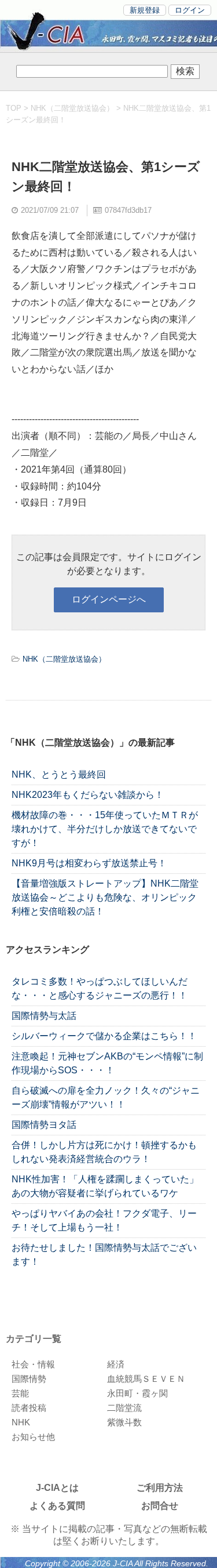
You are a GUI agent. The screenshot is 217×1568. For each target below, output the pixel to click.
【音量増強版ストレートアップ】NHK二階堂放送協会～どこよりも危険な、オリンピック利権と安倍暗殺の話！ (105, 897)
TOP (13, 108)
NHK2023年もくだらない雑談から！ (88, 795)
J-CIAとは (57, 1488)
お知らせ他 (33, 1437)
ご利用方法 (160, 1488)
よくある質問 (57, 1506)
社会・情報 (33, 1364)
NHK (21, 1422)
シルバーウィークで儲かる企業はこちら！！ (104, 1036)
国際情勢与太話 (44, 1016)
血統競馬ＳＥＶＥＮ (146, 1379)
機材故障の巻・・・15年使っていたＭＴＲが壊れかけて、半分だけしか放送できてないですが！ (105, 829)
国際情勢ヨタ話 (44, 1125)
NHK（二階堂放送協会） (72, 108)
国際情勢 (29, 1379)
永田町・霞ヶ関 (137, 1393)
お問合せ (159, 1506)
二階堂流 (124, 1408)
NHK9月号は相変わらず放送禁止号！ (89, 863)
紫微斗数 (124, 1422)
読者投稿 (29, 1408)
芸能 (20, 1393)
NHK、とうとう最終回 (59, 774)
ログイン (190, 10)
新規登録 (145, 10)
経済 (115, 1364)
